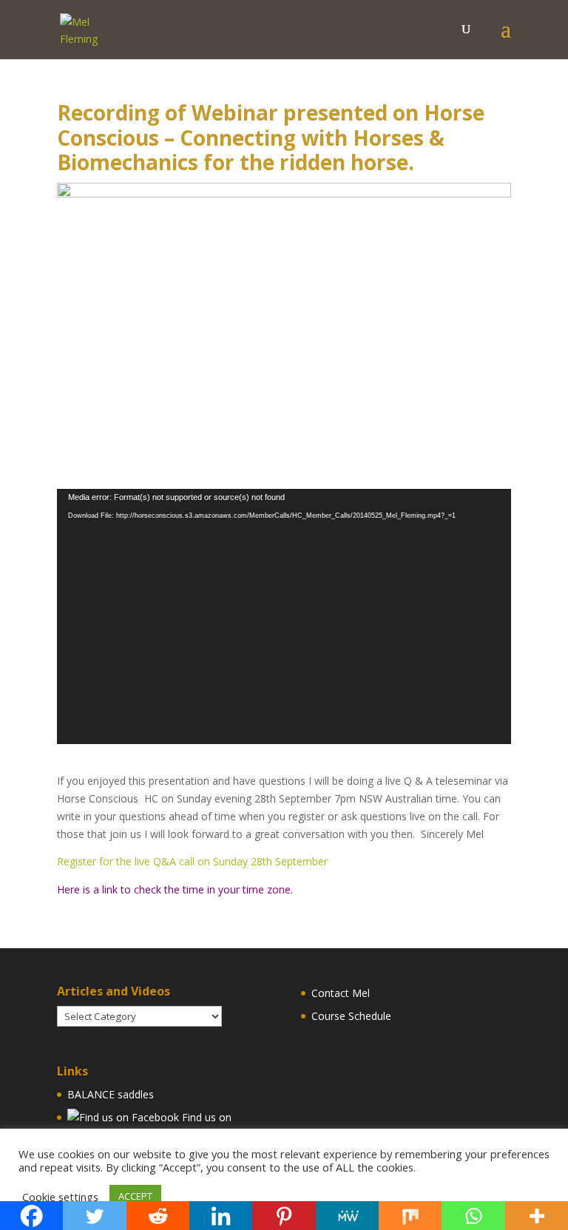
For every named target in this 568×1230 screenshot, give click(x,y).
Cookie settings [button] (60, 1196)
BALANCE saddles (110, 1094)
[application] (284, 617)
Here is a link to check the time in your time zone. (175, 889)
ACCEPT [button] (135, 1196)
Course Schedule (351, 1016)
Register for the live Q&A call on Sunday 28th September (192, 861)
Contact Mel (340, 993)
